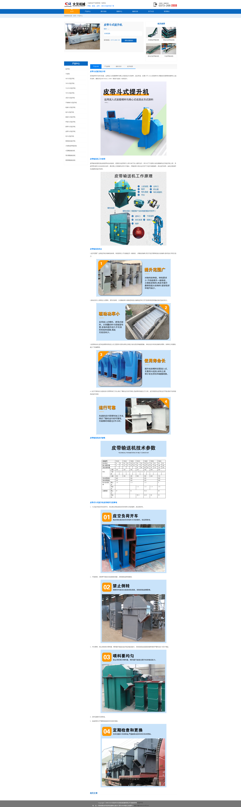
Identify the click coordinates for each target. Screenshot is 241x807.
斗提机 (68, 74)
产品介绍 (96, 66)
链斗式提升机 (70, 112)
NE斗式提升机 (70, 78)
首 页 (72, 11)
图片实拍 (103, 11)
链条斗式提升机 (70, 107)
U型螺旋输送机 (70, 150)
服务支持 (135, 11)
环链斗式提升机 (70, 122)
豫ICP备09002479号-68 (141, 805)
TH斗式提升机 (70, 83)
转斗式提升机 (70, 136)
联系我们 (167, 11)
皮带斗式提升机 (70, 131)
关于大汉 (151, 11)
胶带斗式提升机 (70, 126)
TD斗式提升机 (70, 93)
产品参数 (107, 66)
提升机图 (130, 66)
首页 (74, 15)
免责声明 (140, 803)
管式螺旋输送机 (70, 155)
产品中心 (88, 11)
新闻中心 (119, 11)
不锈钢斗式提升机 (71, 102)
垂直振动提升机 (70, 141)
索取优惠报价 (129, 40)
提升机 (68, 69)
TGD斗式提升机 (71, 88)
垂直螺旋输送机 (70, 160)
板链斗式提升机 (70, 117)
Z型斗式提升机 (70, 98)
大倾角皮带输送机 (71, 146)
